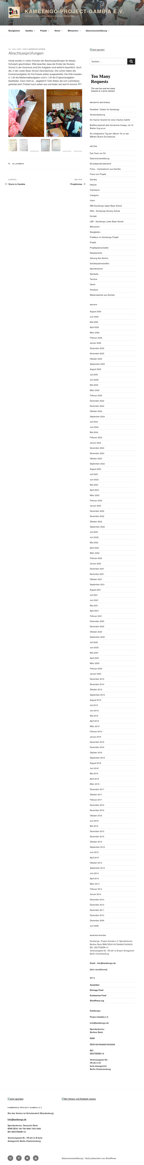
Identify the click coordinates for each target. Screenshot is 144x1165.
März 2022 (94, 553)
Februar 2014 (96, 889)
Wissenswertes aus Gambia (102, 294)
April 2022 (94, 547)
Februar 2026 (96, 337)
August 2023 (95, 469)
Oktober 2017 (96, 794)
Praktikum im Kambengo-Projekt (104, 237)
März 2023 (94, 495)
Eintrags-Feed (96, 990)
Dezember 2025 (97, 348)
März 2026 (94, 332)
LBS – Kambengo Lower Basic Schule (106, 221)
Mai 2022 (94, 542)
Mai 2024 (94, 432)
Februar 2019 (96, 731)
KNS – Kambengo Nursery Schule (105, 210)
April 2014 (94, 878)
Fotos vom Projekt (98, 174)
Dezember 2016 (97, 805)
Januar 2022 (95, 563)
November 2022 (97, 516)
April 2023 (94, 489)
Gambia (29, 30)
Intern (92, 200)
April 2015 (94, 857)
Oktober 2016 (96, 815)
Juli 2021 (94, 595)
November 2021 (97, 574)
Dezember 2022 (97, 511)
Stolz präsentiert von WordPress (100, 1158)
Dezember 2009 (97, 920)
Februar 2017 (96, 799)
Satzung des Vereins (99, 258)
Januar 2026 (95, 342)
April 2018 (94, 778)
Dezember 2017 (97, 789)
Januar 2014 (95, 894)
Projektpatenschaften (99, 247)
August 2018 (95, 763)
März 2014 (94, 883)
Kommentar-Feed (98, 995)
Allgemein (18, 164)
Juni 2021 (94, 600)
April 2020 (94, 658)
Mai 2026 (94, 322)
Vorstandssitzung (97, 114)
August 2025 (95, 369)
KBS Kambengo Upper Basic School (106, 205)
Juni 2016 (94, 820)
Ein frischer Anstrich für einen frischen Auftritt (110, 119)
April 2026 (94, 327)
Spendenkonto (96, 268)
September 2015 (97, 847)
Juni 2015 (94, 852)
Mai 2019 (94, 715)
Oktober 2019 (96, 689)
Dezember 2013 (97, 899)
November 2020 (97, 626)
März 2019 (94, 726)
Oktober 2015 (96, 841)
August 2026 (95, 311)
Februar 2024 (96, 437)
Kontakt (93, 216)
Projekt (43, 30)
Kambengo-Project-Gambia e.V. (74, 11)
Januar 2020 (95, 673)
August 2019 (95, 700)
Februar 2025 (96, 395)
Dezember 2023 (97, 448)
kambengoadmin (36, 49)
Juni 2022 (94, 537)
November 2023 (97, 453)
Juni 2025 (94, 379)
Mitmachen (73, 30)
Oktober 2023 (96, 458)
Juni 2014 (94, 873)
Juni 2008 (94, 925)
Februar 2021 (96, 616)
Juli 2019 (94, 705)
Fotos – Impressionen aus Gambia (105, 169)
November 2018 (97, 747)
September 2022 (97, 526)
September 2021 (97, 584)
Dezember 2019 (97, 678)
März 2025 (94, 390)
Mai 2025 (94, 384)
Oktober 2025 (96, 358)
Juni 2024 (94, 427)
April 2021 (94, 610)
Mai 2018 (94, 773)
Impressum (95, 189)
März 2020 (94, 663)
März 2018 (94, 784)
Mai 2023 (94, 484)
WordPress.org (97, 1000)
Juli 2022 (94, 531)
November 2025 (97, 353)
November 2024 (97, 406)
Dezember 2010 (97, 915)
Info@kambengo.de (17, 1119)
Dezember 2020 (97, 621)
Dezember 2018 (97, 742)
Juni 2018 (94, 768)
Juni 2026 (94, 316)
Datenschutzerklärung (96, 30)
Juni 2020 (94, 647)
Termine (93, 279)
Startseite (94, 274)
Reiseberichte (96, 252)
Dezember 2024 (97, 400)
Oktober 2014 (96, 862)
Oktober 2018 (96, 752)
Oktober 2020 (96, 631)
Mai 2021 (94, 605)
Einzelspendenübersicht (100, 163)
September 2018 (97, 757)
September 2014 (97, 867)
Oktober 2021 (96, 579)
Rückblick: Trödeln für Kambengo (104, 109)
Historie (93, 184)
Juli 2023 (94, 474)
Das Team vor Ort (98, 153)
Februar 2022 (96, 558)
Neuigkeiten (14, 30)
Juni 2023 (94, 479)
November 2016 (97, 810)
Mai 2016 (94, 826)
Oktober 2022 (96, 521)
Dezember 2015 (97, 831)
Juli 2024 (94, 421)
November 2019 (97, 684)
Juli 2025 (94, 374)
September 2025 (97, 364)
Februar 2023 (96, 500)
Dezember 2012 (97, 904)
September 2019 (97, 694)
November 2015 (97, 836)
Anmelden (95, 984)
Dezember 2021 (97, 568)
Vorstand (94, 289)
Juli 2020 (94, 642)
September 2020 (97, 637)
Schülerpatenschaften (99, 263)
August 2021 (95, 589)
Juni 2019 (94, 710)
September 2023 (97, 463)
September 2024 (97, 416)
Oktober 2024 (96, 411)
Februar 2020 (96, 668)
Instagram (94, 195)
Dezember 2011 (97, 910)
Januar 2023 (95, 505)
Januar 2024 (95, 442)
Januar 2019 (95, 736)
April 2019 (94, 720)
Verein (57, 30)
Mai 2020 (94, 652)
